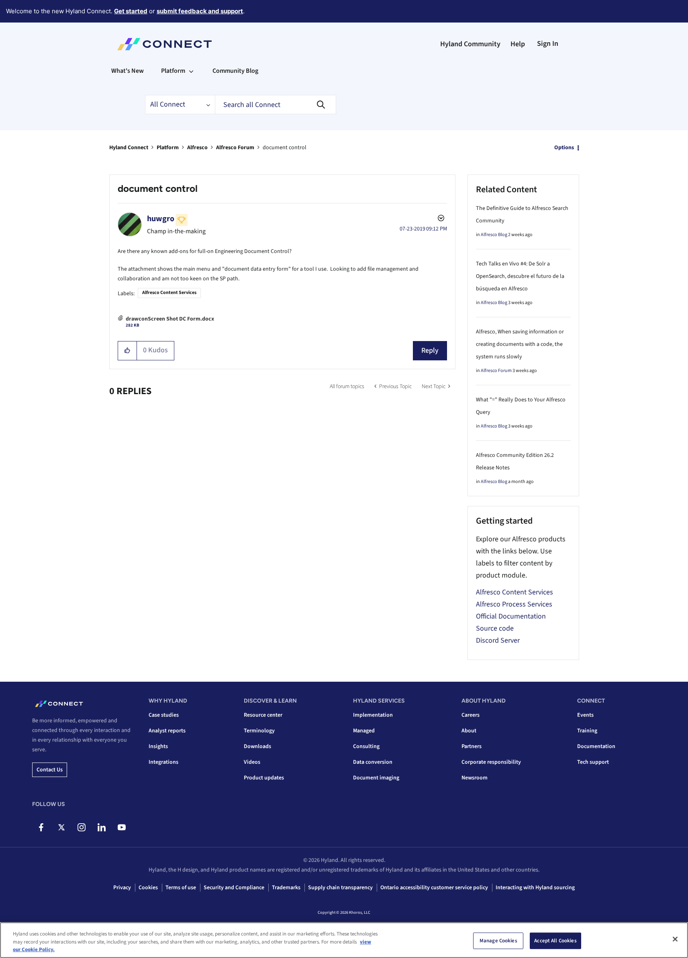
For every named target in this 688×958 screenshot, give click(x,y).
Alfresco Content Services (169, 292)
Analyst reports (167, 731)
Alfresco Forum (235, 148)
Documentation (596, 746)
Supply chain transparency (340, 888)
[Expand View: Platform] (191, 70)
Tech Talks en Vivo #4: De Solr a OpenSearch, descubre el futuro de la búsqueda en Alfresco (520, 276)
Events (585, 715)
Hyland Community (470, 44)
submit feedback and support (200, 11)
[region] (344, 940)
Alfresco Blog (494, 234)
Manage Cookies (498, 940)
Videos (252, 762)
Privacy (122, 888)
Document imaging (376, 778)
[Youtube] (121, 827)
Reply (430, 350)
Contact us (50, 770)
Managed (364, 731)
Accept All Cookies (555, 940)
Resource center (263, 715)
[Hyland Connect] (164, 44)
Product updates (264, 778)
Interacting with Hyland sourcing (535, 888)
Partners (471, 746)
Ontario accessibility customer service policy (434, 888)
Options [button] (564, 148)
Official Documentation (511, 616)
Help (517, 44)
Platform (168, 148)
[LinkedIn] (101, 827)
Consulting (366, 746)
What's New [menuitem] (127, 70)
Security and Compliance (234, 888)
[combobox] (275, 104)
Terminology (259, 731)
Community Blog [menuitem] (235, 70)
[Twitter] (61, 827)
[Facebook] (41, 827)
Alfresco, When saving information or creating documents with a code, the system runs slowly (520, 344)
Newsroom (474, 778)
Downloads (257, 746)
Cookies (148, 888)
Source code (495, 628)
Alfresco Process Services (514, 604)
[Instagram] (81, 827)
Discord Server (498, 640)
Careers (470, 715)
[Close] (675, 939)
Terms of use (180, 888)
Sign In (547, 44)
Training (587, 731)
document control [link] (284, 148)
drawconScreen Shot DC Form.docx (170, 319)
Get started (130, 11)
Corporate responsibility (491, 762)
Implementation (373, 715)
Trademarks (286, 888)
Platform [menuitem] (173, 70)
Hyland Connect (128, 148)
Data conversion (372, 762)
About (468, 731)
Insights (158, 746)
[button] (127, 350)
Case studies (164, 715)
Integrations (163, 762)
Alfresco (197, 148)
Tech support (593, 762)
